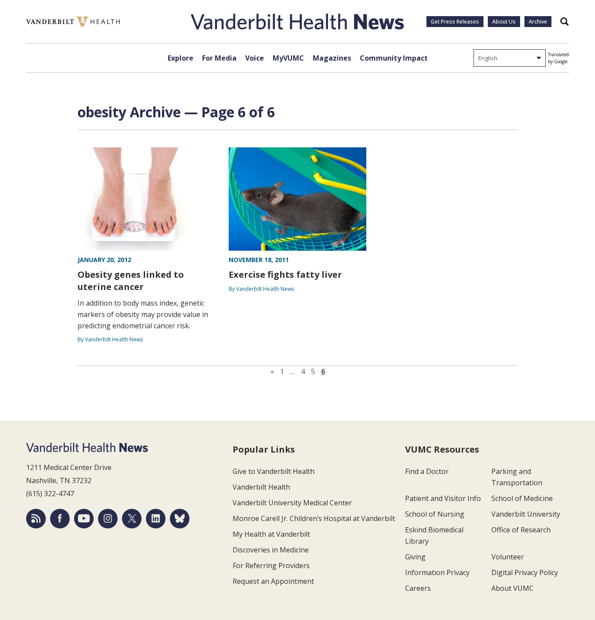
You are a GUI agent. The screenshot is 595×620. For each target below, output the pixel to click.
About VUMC (512, 588)
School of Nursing (434, 514)
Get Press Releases (455, 21)
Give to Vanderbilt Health (273, 471)
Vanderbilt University (525, 514)
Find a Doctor (427, 471)
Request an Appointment (273, 581)
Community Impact (394, 58)
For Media (219, 58)
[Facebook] (60, 518)
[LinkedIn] (156, 518)
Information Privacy (437, 572)
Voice (254, 58)
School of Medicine (522, 498)
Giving (415, 557)
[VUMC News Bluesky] (179, 518)
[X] (132, 518)
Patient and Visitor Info (443, 498)
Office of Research (521, 530)
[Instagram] (108, 518)
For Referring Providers (271, 565)
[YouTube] (84, 518)
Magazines (332, 58)
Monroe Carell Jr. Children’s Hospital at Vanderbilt (314, 518)
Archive (538, 21)
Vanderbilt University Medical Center (292, 503)
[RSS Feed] (36, 518)
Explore (180, 58)
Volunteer (507, 557)
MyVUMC (288, 58)
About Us (504, 21)
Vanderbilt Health (261, 487)
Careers (418, 588)
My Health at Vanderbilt (271, 534)
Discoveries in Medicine (271, 550)
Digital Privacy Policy (524, 572)
